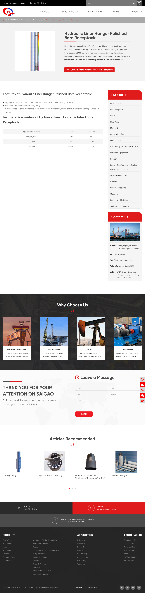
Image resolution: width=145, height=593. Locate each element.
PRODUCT (44, 11)
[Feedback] (142, 400)
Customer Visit (129, 544)
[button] (69, 488)
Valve (112, 116)
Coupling (114, 194)
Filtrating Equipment (119, 153)
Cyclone (114, 181)
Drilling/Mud (81, 540)
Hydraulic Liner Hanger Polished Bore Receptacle (62, 20)
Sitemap (79, 588)
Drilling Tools (115, 140)
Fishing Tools (115, 103)
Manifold (114, 128)
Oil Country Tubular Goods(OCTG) (125, 146)
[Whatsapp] (142, 379)
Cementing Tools (26, 20)
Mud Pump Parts (117, 109)
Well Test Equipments (119, 206)
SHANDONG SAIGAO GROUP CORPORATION (28, 588)
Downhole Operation (81, 548)
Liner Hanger (38, 20)
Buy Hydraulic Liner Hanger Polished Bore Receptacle (89, 70)
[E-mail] (142, 384)
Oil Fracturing (82, 554)
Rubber (113, 159)
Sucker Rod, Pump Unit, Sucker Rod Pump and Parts (123, 167)
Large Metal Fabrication (120, 200)
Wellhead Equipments (119, 175)
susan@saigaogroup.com (129, 249)
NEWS (116, 11)
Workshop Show (129, 547)
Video (126, 554)
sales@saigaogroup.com (15, 3)
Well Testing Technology (81, 562)
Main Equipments (130, 550)
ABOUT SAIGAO (69, 11)
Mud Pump (115, 122)
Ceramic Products (118, 188)
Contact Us (136, 11)
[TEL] (142, 390)
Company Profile (130, 540)
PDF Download (129, 557)
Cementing (81, 544)
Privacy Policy (93, 588)
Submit (84, 414)
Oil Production (82, 557)
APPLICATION (95, 11)
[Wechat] (142, 395)
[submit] (134, 3)
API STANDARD (129, 561)
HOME (7, 20)
